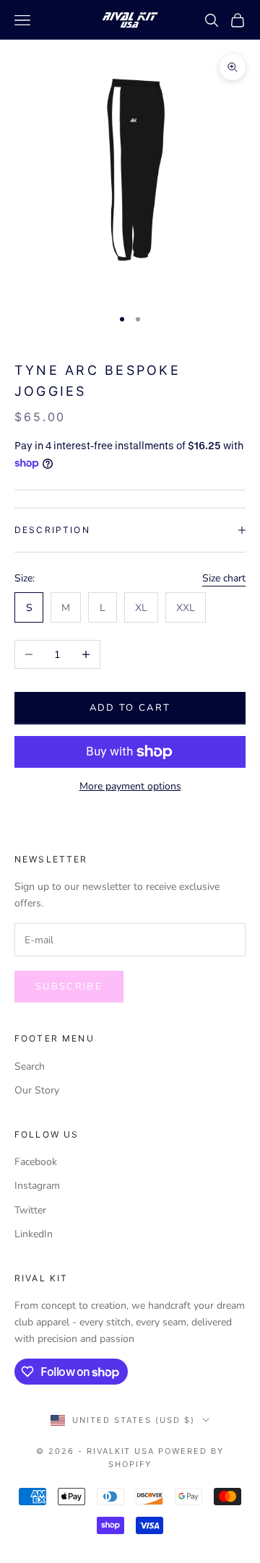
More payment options (130, 786)
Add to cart (130, 707)
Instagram (37, 1185)
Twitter (30, 1210)
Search (29, 1066)
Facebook (35, 1162)
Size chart (224, 578)
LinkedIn (33, 1234)
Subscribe (69, 986)
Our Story (36, 1090)
